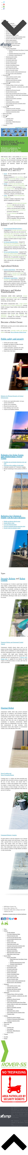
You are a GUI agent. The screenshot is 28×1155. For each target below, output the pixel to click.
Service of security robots (12, 70)
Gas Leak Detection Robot (10, 524)
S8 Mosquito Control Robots (10, 278)
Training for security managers (13, 108)
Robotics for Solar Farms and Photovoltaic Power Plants (12, 456)
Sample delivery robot (9, 523)
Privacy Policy (9, 123)
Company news (9, 118)
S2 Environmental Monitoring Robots (13, 228)
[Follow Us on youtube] (15, 919)
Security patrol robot (11, 33)
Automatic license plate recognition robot (15, 36)
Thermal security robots (11, 56)
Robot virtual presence (11, 40)
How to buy (6, 115)
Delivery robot (9, 31)
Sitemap (5, 1038)
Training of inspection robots (12, 111)
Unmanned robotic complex (12, 101)
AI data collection (10, 23)
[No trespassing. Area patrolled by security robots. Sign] (14, 1102)
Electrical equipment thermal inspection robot (14, 526)
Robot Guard (9, 100)
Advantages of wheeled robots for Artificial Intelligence (14, 914)
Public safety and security (12, 339)
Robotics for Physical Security (13, 90)
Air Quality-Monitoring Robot (13, 25)
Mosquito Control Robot (12, 41)
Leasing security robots (11, 66)
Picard (5, 173)
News (4, 20)
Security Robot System (11, 61)
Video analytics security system (13, 76)
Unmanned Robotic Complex (9, 835)
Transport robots (10, 105)
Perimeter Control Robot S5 (15, 55)
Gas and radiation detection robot (14, 30)
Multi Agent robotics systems (13, 81)
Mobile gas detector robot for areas (12, 521)
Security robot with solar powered (14, 38)
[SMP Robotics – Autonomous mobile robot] (5, 44)
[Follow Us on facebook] (2, 919)
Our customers (9, 120)
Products (5, 21)
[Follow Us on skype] (10, 919)
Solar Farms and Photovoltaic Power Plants (16, 93)
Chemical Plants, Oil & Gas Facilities (15, 85)
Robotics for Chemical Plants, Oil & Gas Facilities (13, 517)
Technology (6, 75)
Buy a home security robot (12, 68)
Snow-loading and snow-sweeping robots (16, 103)
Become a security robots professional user (16, 71)
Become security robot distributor (14, 73)
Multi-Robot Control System (12, 45)
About (4, 116)
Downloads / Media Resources (13, 121)
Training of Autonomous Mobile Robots (15, 110)
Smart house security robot (12, 35)
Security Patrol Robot (11, 957)
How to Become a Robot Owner (18, 332)
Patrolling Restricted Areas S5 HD (17, 53)
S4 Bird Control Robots (9, 269)
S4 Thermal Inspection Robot (11, 242)
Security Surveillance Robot (12, 65)
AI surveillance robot (11, 58)
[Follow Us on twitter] (13, 919)
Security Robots (8, 578)
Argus (5, 195)
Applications (6, 83)
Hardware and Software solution (13, 80)
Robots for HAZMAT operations (14, 98)
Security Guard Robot (11, 63)
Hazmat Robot (7, 708)
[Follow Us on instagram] (7, 919)
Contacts (5, 125)
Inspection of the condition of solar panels (14, 465)
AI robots (6, 1036)
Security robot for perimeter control (12, 528)
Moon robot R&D (7, 113)
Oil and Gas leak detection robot (13, 28)
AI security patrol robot (11, 60)
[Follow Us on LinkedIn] (5, 919)
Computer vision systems (12, 78)
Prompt (5, 183)
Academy (5, 106)
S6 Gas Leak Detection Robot (11, 252)
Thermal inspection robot (12, 26)
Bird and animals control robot (13, 43)
